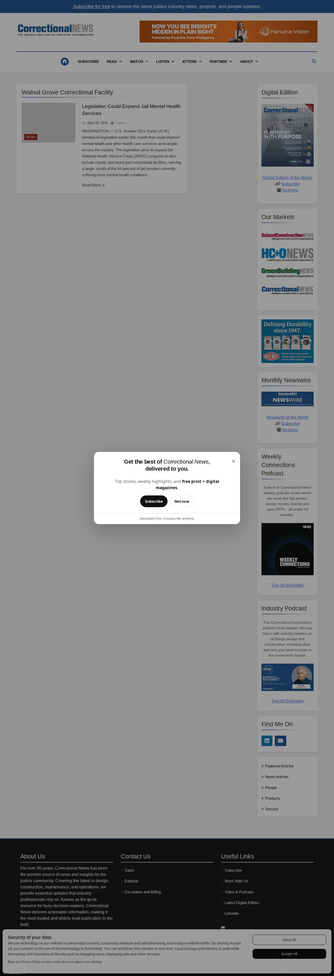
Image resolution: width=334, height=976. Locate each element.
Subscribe (154, 501)
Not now (182, 501)
